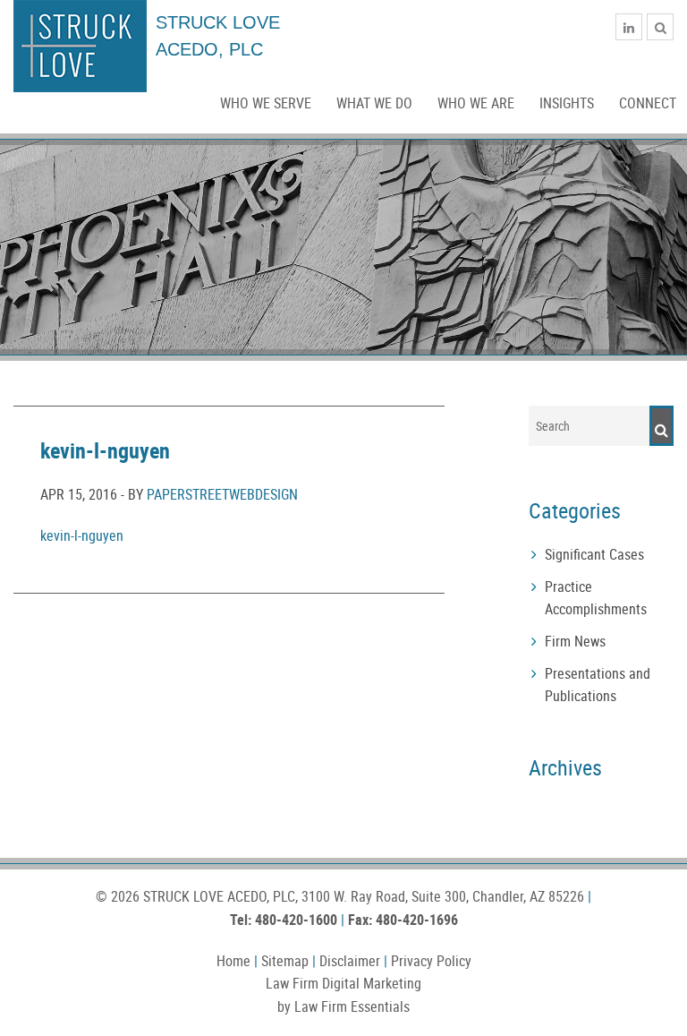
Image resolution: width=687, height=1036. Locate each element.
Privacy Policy (431, 961)
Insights (566, 103)
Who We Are (475, 103)
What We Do (374, 103)
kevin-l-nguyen (81, 535)
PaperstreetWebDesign (222, 494)
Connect (647, 103)
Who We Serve (265, 103)
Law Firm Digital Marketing (343, 983)
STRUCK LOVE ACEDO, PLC (219, 896)
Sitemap (285, 961)
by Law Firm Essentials (343, 1006)
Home (233, 961)
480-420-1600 (296, 919)
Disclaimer (349, 961)
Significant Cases (594, 554)
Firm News (575, 641)
